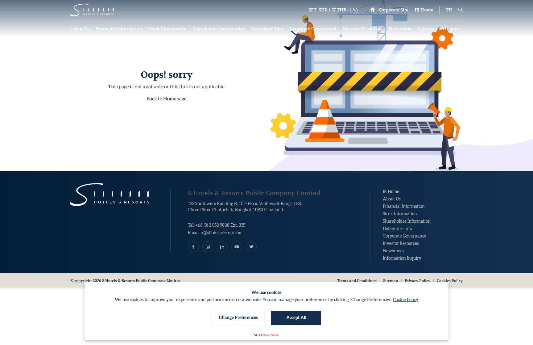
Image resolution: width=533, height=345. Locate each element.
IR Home (424, 10)
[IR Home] (92, 10)
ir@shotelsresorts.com (221, 233)
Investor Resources (362, 29)
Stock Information (167, 29)
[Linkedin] (222, 247)
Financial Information (119, 29)
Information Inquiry (439, 29)
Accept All (296, 318)
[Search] (460, 10)
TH (449, 10)
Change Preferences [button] (238, 318)
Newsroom (401, 29)
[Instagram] (207, 247)
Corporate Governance (313, 29)
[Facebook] (193, 247)
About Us (80, 29)
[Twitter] (251, 247)
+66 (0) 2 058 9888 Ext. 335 (220, 225)
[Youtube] (236, 247)
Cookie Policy (405, 300)
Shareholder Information (219, 29)
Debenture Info (268, 29)
